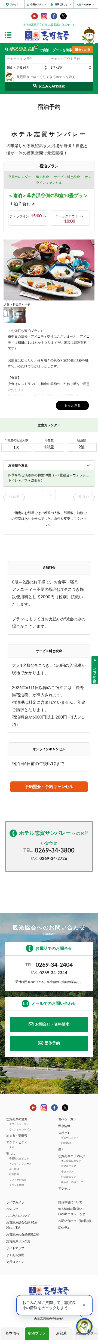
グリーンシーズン (19, 1124)
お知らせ (12, 1209)
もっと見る (72, 405)
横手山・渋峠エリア (72, 1182)
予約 (11, 1147)
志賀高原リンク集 (18, 1241)
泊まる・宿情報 (16, 1135)
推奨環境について (70, 1202)
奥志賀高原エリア (71, 1161)
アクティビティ (16, 1142)
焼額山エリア (68, 1166)
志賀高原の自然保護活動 (22, 1234)
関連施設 (66, 1143)
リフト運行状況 (17, 1180)
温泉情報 (64, 1126)
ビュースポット (69, 1138)
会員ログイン (15, 1262)
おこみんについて (18, 1216)
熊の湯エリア (68, 1177)
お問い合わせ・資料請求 (74, 1221)
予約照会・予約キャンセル (49, 787)
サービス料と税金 (67, 177)
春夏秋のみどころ (19, 1158)
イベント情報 (16, 1185)
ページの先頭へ (94, 673)
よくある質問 (15, 1255)
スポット (64, 1133)
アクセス (14, 4)
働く (61, 1149)
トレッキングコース (20, 1164)
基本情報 (12, 1333)
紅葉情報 (14, 1174)
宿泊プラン (37, 1333)
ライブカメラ (15, 1202)
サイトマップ (15, 1248)
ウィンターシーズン (20, 1129)
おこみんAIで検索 (52, 86)
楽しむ (10, 1153)
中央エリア (67, 1171)
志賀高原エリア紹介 (71, 1156)
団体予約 (52, 1043)
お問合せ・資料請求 (52, 1024)
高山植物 (14, 1169)
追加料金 (42, 177)
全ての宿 (84, 50)
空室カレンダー (20, 177)
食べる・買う (67, 1119)
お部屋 (61, 1333)
